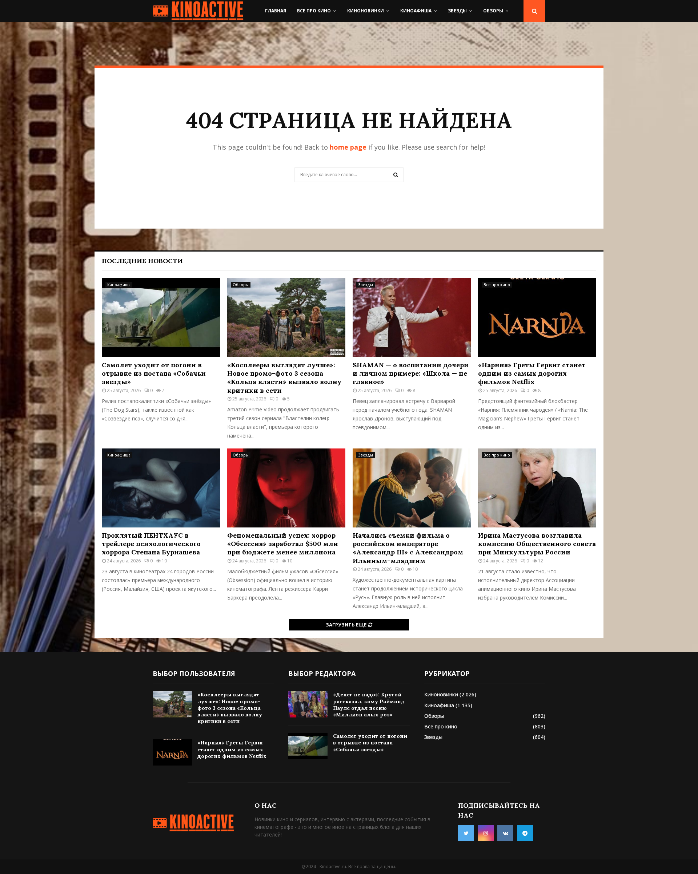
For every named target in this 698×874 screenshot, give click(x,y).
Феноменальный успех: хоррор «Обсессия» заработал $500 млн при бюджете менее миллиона (282, 544)
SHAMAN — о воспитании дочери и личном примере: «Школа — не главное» (411, 373)
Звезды (457, 11)
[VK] (505, 833)
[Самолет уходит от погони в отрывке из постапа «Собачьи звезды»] (161, 317)
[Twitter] (466, 833)
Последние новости (142, 261)
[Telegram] (525, 833)
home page (348, 147)
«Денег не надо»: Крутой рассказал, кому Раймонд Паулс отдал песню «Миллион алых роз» (369, 704)
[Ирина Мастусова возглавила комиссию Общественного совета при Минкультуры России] (537, 487)
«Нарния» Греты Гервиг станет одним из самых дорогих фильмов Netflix (532, 373)
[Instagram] (486, 833)
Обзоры (493, 11)
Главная (275, 11)
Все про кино (314, 11)
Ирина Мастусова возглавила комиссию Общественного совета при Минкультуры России (537, 544)
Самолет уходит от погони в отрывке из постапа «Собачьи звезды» (154, 373)
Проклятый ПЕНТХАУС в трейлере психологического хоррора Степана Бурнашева (151, 544)
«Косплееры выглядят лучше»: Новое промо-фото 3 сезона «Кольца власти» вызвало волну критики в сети (284, 378)
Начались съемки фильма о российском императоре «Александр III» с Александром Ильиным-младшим (408, 548)
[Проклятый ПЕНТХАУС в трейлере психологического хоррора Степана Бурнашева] (161, 487)
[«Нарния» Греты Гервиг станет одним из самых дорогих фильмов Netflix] (537, 317)
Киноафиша (416, 11)
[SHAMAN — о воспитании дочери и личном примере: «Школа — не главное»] (412, 317)
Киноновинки (365, 11)
